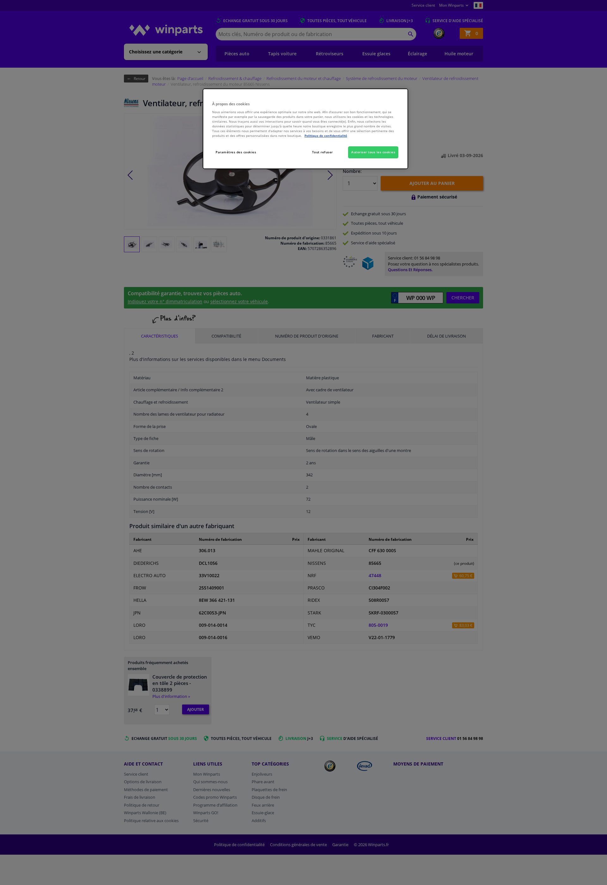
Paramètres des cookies (236, 152)
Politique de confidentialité (325, 135)
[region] (305, 128)
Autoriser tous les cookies (373, 152)
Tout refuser (322, 152)
